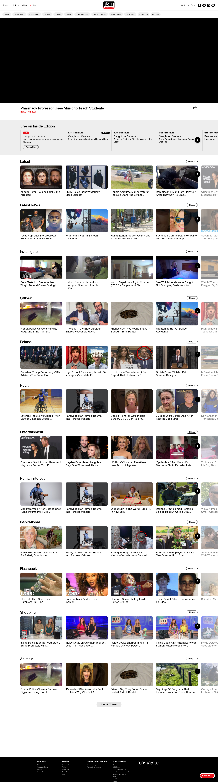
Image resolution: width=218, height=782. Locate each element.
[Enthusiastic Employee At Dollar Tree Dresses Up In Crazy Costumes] (177, 537)
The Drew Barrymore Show (122, 772)
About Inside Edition (44, 765)
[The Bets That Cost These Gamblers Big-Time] (41, 584)
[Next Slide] (197, 140)
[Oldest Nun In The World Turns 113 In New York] (132, 494)
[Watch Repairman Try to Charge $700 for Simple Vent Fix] (132, 267)
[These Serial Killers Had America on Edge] (177, 584)
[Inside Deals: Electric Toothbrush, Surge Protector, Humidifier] (41, 627)
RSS (63, 774)
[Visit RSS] (157, 763)
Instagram (65, 769)
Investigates (34, 14)
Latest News (19, 14)
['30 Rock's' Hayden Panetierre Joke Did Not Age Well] (132, 447)
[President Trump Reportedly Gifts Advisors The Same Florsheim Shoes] (41, 357)
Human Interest (99, 14)
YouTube (65, 772)
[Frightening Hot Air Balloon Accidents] (87, 220)
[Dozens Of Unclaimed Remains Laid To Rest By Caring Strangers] (177, 494)
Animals (155, 14)
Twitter (64, 767)
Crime (16, 5)
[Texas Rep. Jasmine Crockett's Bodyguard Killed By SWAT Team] (41, 220)
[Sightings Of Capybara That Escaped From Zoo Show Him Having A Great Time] (177, 674)
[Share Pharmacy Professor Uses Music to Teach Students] (195, 108)
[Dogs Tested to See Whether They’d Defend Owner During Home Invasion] (41, 267)
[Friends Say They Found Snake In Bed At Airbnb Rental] (132, 313)
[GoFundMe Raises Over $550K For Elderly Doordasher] (41, 537)
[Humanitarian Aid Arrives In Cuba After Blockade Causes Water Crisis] (132, 220)
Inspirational (116, 14)
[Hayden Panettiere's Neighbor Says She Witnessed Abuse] (87, 447)
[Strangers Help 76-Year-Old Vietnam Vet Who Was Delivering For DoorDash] (132, 537)
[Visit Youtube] (152, 763)
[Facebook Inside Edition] (199, 5)
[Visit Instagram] (148, 763)
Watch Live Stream (94, 767)
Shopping (143, 14)
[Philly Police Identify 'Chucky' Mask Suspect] (87, 177)
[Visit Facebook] (140, 763)
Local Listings (92, 765)
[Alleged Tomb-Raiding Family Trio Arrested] (41, 177)
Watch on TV (187, 5)
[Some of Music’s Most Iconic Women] (87, 584)
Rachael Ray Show (119, 774)
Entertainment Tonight (121, 769)
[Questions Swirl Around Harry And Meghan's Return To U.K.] (41, 447)
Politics (58, 14)
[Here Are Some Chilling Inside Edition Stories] (132, 584)
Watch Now (31, 147)
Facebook (65, 765)
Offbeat (47, 14)
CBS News (116, 767)
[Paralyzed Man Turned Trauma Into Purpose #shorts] (87, 401)
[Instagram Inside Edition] (208, 5)
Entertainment (82, 14)
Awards (39, 769)
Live (34, 5)
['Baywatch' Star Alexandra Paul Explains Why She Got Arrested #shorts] (87, 674)
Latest (6, 14)
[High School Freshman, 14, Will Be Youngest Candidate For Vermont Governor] (87, 357)
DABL (115, 776)
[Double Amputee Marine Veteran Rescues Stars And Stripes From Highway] (132, 177)
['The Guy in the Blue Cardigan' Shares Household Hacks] (87, 313)
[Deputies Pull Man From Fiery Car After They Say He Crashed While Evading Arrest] (177, 177)
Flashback (130, 14)
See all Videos (109, 704)
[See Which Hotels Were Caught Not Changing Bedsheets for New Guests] (177, 267)
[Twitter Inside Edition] (204, 5)
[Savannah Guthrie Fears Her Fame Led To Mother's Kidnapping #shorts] (177, 220)
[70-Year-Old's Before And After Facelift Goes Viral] (177, 401)
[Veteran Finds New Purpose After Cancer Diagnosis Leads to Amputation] (41, 401)
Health (68, 14)
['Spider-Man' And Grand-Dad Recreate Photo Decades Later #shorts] (177, 447)
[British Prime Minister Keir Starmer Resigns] (177, 357)
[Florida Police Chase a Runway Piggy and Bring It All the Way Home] (41, 313)
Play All (192, 161)
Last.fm (115, 779)
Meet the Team (42, 767)
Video (24, 5)
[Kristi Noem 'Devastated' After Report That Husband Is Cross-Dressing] (132, 357)
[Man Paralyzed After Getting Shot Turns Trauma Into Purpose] (41, 494)
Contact (40, 772)
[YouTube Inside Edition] (213, 5)
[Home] (108, 5)
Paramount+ (117, 765)
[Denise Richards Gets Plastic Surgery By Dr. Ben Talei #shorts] (132, 401)
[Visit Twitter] (144, 763)
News (6, 5)
